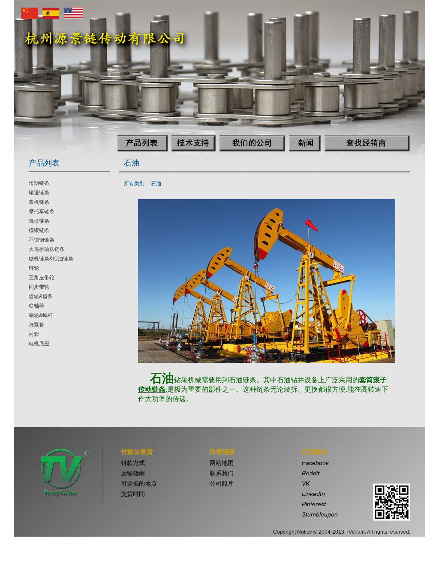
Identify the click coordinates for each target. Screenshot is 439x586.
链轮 (34, 268)
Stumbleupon (320, 514)
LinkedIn (313, 493)
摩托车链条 (41, 211)
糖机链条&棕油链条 (51, 259)
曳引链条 (39, 221)
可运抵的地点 (139, 483)
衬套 (34, 334)
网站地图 (222, 462)
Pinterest (314, 504)
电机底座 (39, 344)
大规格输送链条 (47, 249)
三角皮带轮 (41, 278)
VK (306, 483)
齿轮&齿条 (41, 296)
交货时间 (133, 493)
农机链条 (39, 202)
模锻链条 (39, 230)
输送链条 (39, 193)
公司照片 (222, 483)
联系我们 (222, 473)
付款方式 (133, 462)
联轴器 (36, 306)
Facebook (315, 462)
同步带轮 (39, 287)
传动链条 (39, 183)
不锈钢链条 (41, 240)
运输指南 (133, 473)
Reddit (310, 473)
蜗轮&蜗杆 (41, 315)
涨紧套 (36, 325)
